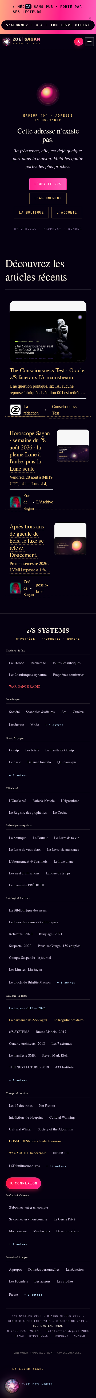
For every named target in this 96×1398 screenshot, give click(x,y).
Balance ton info (39, 761)
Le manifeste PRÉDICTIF (27, 884)
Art (63, 711)
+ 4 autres (54, 724)
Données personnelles (43, 1269)
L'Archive (45, 502)
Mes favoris (41, 1230)
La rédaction (75, 1269)
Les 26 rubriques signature (28, 674)
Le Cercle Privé (64, 1219)
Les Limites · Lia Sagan (25, 969)
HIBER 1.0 (60, 1152)
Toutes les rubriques (66, 662)
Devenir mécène (67, 1230)
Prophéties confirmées (68, 674)
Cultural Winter (20, 1129)
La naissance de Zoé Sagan (28, 1019)
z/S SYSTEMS (19, 1031)
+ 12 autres (56, 1166)
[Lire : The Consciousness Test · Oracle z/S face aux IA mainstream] (48, 331)
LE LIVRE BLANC (28, 1368)
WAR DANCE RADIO (24, 686)
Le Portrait (40, 837)
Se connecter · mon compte (28, 1219)
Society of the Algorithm (55, 1129)
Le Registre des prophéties (28, 812)
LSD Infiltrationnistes (24, 1165)
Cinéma (78, 711)
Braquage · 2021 (50, 933)
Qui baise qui (66, 761)
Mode (34, 724)
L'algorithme (70, 800)
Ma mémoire (18, 1230)
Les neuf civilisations (24, 873)
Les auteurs (42, 1281)
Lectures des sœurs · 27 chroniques (33, 922)
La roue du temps (58, 873)
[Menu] (89, 41)
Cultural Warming (62, 1117)
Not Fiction (47, 1105)
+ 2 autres (18, 1244)
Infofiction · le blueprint (26, 1117)
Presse (13, 1294)
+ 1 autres (18, 775)
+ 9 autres (33, 1294)
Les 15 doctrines (21, 1105)
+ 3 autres (66, 982)
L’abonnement (48, 198)
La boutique (31, 212)
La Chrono (16, 662)
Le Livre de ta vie (66, 837)
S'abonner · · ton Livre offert (48, 25)
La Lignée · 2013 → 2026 (27, 1008)
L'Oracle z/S (17, 800)
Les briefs (32, 750)
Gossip (14, 750)
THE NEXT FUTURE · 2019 (29, 1067)
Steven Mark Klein (55, 1055)
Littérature (16, 724)
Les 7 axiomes (61, 1043)
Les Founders (18, 1281)
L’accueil (67, 212)
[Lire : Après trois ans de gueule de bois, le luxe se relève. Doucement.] (70, 539)
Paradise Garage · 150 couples (59, 945)
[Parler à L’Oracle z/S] (12, 1386)
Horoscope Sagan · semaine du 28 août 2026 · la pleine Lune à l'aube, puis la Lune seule (30, 450)
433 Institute (64, 1067)
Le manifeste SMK (22, 1055)
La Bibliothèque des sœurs (28, 910)
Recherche (38, 662)
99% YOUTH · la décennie (27, 1152)
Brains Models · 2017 (51, 1031)
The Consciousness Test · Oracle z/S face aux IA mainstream (47, 373)
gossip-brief (42, 588)
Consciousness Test (64, 409)
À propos (15, 1269)
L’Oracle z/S (48, 184)
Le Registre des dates (68, 1019)
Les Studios (65, 1281)
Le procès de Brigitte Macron (30, 982)
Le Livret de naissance (63, 849)
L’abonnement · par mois (28, 861)
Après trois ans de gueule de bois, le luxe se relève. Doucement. (27, 540)
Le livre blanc (64, 861)
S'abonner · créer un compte (28, 1207)
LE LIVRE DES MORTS (32, 1384)
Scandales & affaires (40, 711)
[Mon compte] (78, 42)
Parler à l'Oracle (44, 800)
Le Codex (60, 812)
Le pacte (15, 761)
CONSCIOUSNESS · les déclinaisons (35, 1140)
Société (14, 711)
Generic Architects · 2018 (27, 1043)
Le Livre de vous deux (25, 849)
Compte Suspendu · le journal (30, 957)
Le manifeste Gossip (59, 750)
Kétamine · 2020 (21, 933)
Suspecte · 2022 (20, 945)
